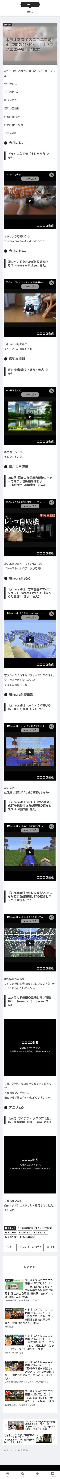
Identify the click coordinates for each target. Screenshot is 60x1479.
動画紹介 (11, 1228)
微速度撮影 (12, 1237)
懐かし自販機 (28, 1237)
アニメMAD (12, 1232)
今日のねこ (26, 1232)
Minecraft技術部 (45, 1228)
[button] (53, 788)
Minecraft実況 (26, 1228)
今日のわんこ (41, 1232)
